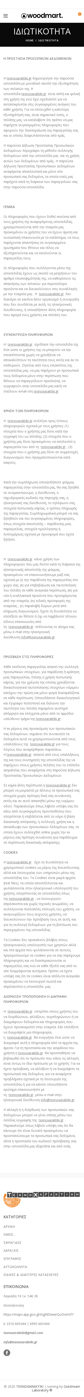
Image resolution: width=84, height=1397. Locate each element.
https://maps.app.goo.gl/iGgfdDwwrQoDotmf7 (39, 1314)
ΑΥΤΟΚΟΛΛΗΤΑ (15, 1267)
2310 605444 (16, 1323)
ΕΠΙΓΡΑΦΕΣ (12, 1258)
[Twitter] (36, 4)
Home (30, 40)
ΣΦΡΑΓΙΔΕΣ (12, 1242)
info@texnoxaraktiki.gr (20, 1342)
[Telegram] (54, 4)
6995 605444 (39, 1323)
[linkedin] (48, 4)
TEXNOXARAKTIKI (29, 1386)
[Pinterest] (42, 4)
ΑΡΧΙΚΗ (9, 1226)
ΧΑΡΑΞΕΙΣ (11, 1250)
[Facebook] (30, 4)
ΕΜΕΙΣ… (10, 1234)
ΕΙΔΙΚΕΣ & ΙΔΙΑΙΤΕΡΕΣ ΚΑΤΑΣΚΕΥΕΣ (31, 1274)
